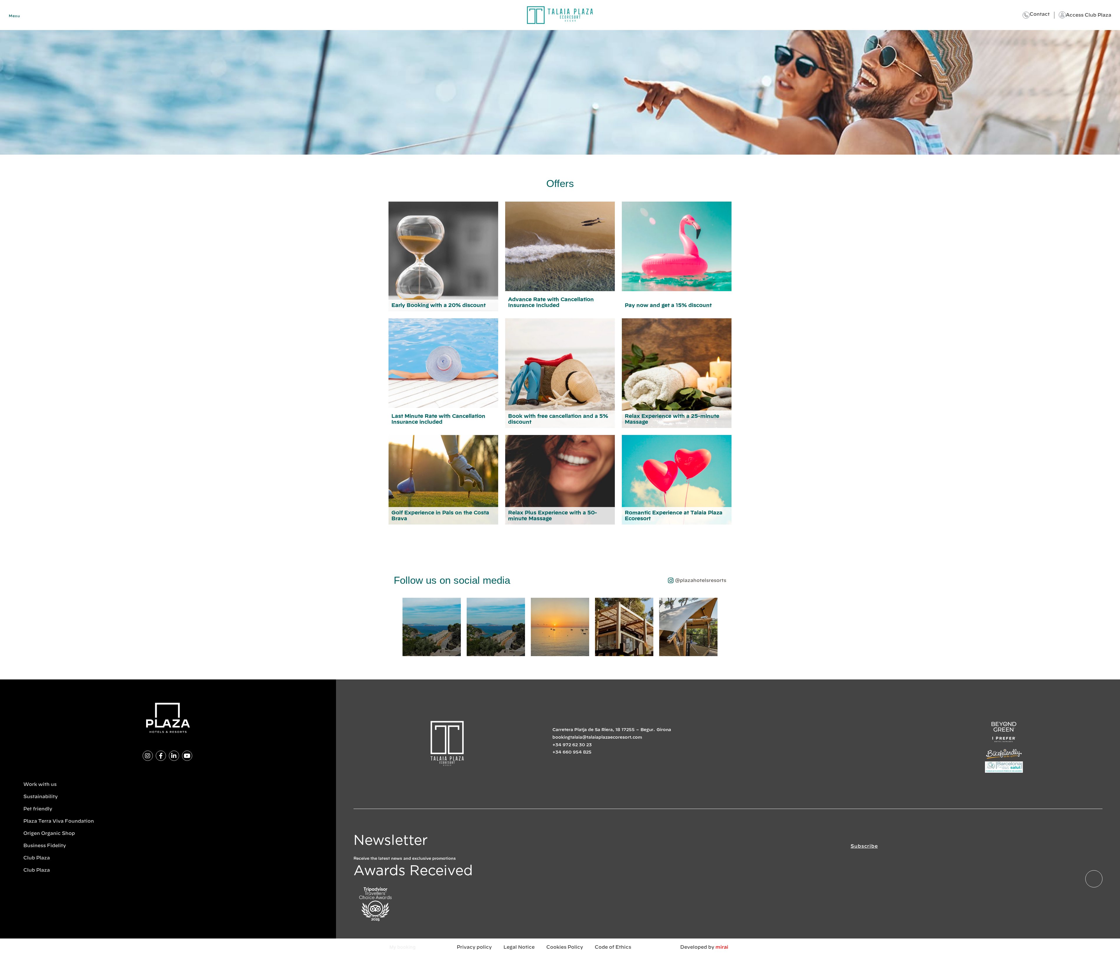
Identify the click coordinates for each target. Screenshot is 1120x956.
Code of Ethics (613, 947)
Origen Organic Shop (49, 833)
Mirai (721, 947)
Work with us (40, 784)
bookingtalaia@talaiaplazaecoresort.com (597, 737)
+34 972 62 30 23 (572, 745)
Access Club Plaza (1088, 15)
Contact (1040, 14)
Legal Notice (519, 947)
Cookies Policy (564, 947)
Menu (14, 16)
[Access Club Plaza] (1062, 14)
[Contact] (1026, 15)
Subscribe (864, 846)
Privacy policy (474, 947)
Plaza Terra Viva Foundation (58, 821)
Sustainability (40, 796)
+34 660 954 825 (572, 752)
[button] (396, 627)
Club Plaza (36, 858)
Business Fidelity (44, 845)
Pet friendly (37, 809)
